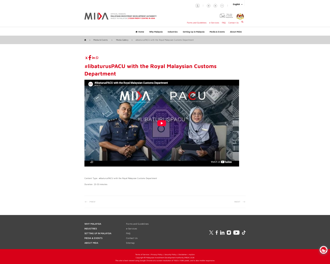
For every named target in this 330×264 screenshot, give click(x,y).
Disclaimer (183, 254)
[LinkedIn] (93, 57)
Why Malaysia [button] (156, 32)
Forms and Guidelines (197, 22)
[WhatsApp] (97, 57)
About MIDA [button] (236, 32)
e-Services (214, 22)
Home (141, 32)
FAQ (224, 22)
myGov (192, 254)
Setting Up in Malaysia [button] (193, 32)
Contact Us (233, 22)
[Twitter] (86, 57)
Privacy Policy (157, 254)
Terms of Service (142, 254)
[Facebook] (90, 57)
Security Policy (170, 254)
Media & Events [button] (217, 32)
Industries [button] (173, 32)
